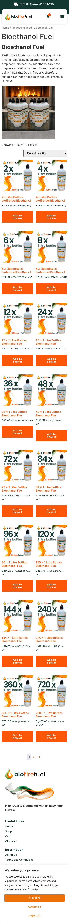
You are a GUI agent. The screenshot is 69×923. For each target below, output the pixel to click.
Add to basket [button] (17, 217)
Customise (34, 906)
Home (5, 27)
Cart (8, 836)
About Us (11, 854)
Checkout (11, 841)
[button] (62, 16)
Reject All (34, 915)
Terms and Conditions (19, 859)
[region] (34, 893)
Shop (8, 831)
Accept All (35, 897)
